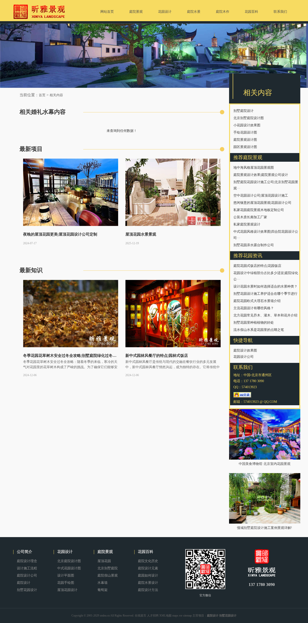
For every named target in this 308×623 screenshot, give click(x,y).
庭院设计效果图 (245, 350)
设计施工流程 (27, 568)
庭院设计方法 (148, 590)
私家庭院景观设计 (246, 224)
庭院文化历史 (148, 561)
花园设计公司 (243, 357)
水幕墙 (102, 582)
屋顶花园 (104, 561)
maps (175, 615)
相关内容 (56, 95)
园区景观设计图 (245, 147)
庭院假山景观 (107, 575)
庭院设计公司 (27, 575)
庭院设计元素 (148, 568)
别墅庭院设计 (243, 111)
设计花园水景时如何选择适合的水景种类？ (265, 286)
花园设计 (65, 552)
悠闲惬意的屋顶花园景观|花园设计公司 (262, 203)
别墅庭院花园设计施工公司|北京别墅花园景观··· (265, 185)
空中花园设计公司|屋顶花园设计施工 (260, 195)
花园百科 (145, 552)
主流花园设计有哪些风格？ (253, 308)
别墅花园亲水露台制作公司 (253, 245)
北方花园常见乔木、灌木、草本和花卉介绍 (265, 315)
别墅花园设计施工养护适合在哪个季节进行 (265, 293)
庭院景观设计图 (245, 139)
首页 (42, 95)
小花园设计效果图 (246, 125)
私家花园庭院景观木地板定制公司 (258, 210)
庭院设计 (23, 582)
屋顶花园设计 (67, 590)
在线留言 (140, 615)
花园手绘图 (65, 582)
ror (180, 615)
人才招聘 (153, 615)
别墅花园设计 (27, 590)
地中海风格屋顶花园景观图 (253, 167)
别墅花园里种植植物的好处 (253, 322)
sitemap (187, 615)
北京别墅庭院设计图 (248, 118)
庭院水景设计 (148, 582)
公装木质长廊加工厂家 (250, 217)
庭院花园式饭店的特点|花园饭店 (257, 266)
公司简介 (24, 552)
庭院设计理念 (27, 561)
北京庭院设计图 (69, 561)
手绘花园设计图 (245, 132)
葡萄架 (102, 590)
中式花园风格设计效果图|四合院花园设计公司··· (265, 235)
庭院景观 (105, 552)
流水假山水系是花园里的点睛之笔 (258, 330)
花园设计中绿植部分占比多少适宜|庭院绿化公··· (265, 276)
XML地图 (165, 615)
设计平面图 (65, 575)
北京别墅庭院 (107, 568)
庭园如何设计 (148, 575)
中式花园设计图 (69, 568)
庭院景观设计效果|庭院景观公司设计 (260, 175)
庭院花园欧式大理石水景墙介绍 (257, 301)
